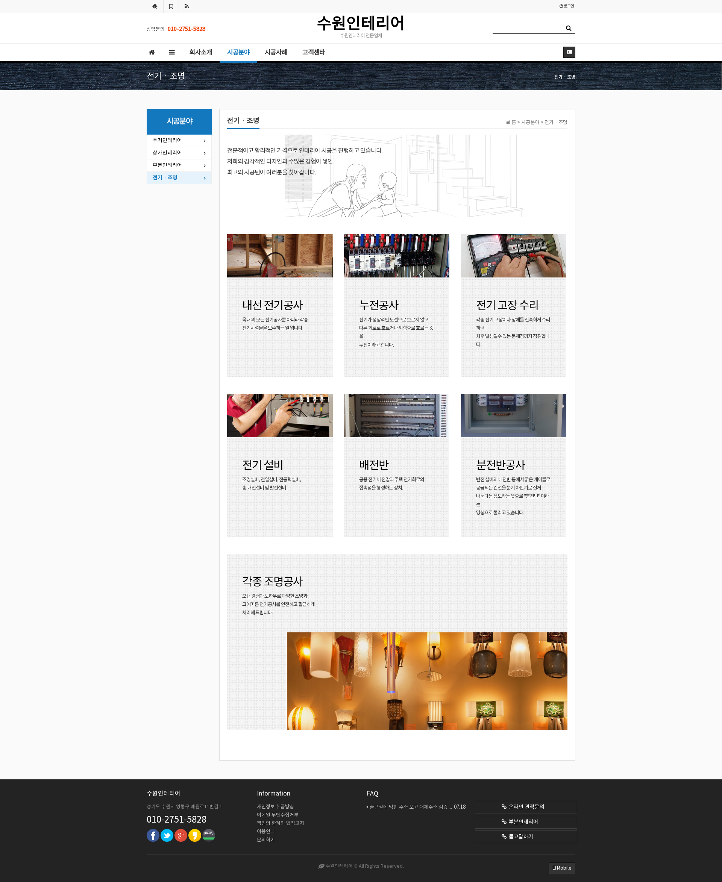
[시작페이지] (155, 6)
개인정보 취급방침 (275, 807)
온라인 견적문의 (525, 807)
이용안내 (266, 832)
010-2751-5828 (176, 820)
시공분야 (238, 52)
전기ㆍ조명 (165, 178)
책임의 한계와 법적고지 (280, 823)
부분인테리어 (167, 165)
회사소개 (201, 52)
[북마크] (171, 6)
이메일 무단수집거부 (278, 815)
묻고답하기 (520, 837)
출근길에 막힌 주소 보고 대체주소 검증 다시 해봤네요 (418, 807)
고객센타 (313, 52)
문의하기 (266, 840)
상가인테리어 (167, 153)
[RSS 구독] (187, 6)
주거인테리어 (167, 141)
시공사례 (276, 52)
